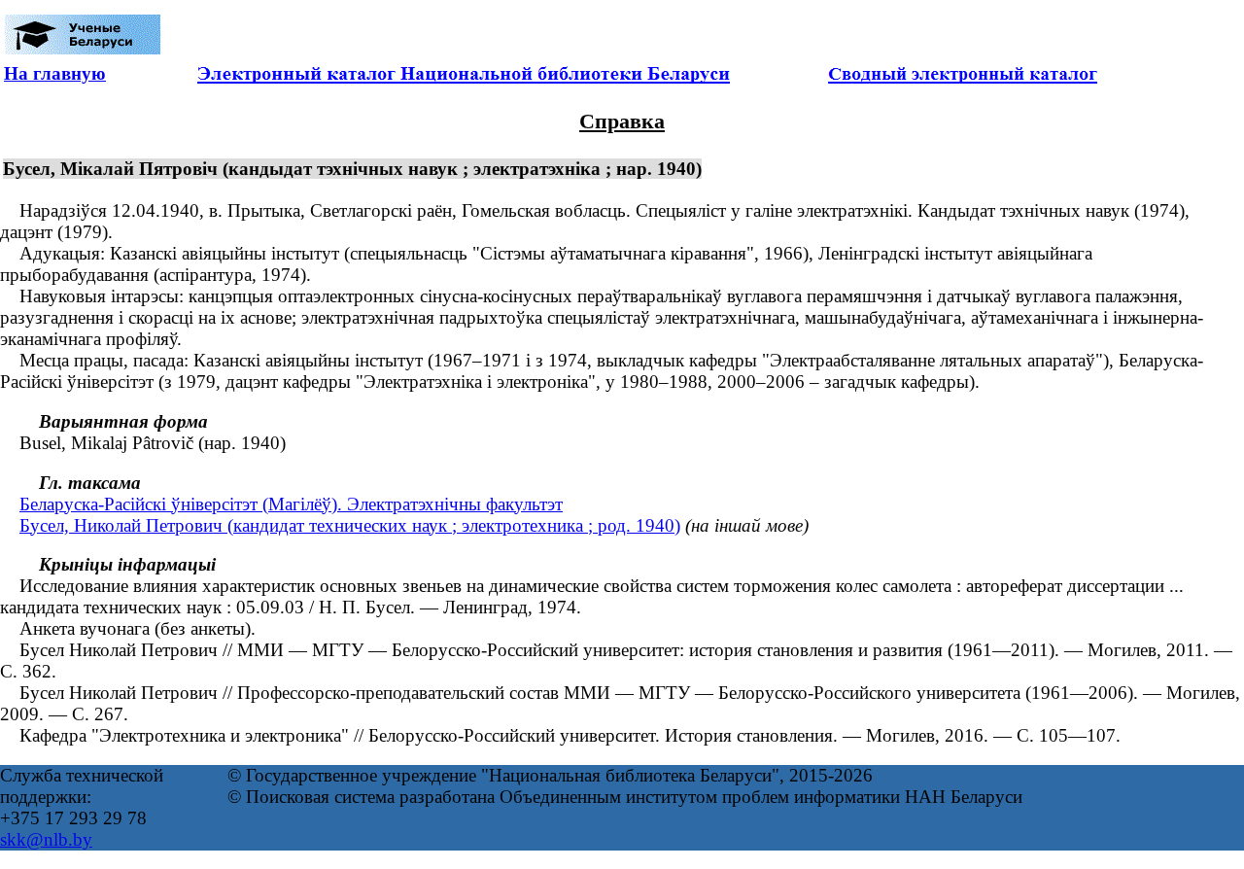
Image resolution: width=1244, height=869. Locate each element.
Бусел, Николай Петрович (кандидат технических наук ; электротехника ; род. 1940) (349, 525)
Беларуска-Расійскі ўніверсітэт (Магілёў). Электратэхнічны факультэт (291, 504)
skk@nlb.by (46, 839)
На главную (55, 73)
